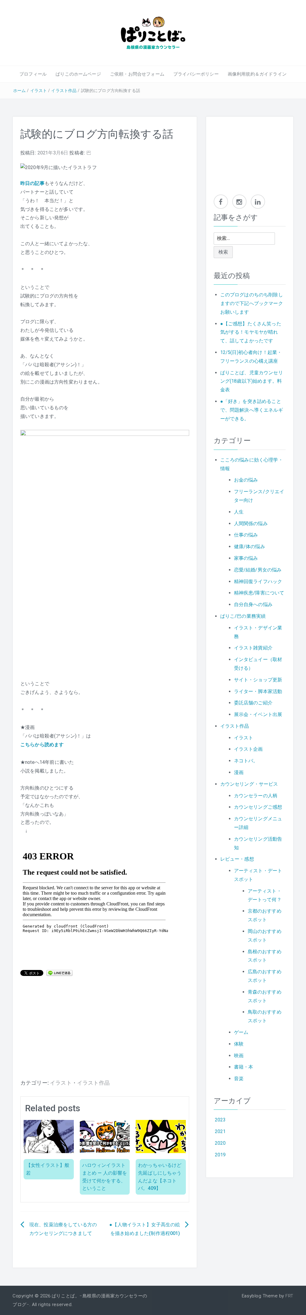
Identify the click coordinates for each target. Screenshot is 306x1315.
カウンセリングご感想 (258, 807)
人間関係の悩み (251, 523)
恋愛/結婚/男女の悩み (258, 570)
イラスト (38, 90)
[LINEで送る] (59, 972)
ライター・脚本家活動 (258, 691)
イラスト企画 (248, 749)
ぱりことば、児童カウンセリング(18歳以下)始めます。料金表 (251, 381)
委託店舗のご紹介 (253, 703)
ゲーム (241, 1032)
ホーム (19, 90)
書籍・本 (243, 1067)
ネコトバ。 (246, 761)
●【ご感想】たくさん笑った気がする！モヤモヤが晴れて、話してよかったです (250, 332)
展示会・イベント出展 (258, 714)
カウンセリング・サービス (249, 784)
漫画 (239, 772)
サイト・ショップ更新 (258, 680)
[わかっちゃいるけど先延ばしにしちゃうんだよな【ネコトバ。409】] (161, 1136)
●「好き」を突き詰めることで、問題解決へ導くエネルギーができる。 (251, 410)
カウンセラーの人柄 (255, 795)
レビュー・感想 (237, 859)
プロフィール (33, 74)
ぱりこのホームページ (78, 74)
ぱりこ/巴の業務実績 (243, 616)
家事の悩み (246, 558)
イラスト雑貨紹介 (253, 648)
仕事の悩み (246, 535)
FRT (289, 1296)
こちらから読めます (42, 744)
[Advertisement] (104, 1031)
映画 (239, 1055)
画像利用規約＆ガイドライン (257, 74)
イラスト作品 (63, 90)
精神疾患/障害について (259, 593)
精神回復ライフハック (258, 581)
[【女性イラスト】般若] (49, 1136)
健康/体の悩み (249, 546)
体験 (239, 1044)
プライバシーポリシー (196, 74)
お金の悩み (246, 480)
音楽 (239, 1078)
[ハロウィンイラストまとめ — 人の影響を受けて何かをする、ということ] (105, 1136)
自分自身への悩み (253, 604)
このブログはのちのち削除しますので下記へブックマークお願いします (251, 303)
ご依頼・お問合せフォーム (137, 74)
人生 (239, 512)
